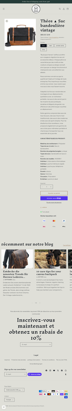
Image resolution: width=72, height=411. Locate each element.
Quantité (42, 183)
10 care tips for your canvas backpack (48, 272)
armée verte (60, 45)
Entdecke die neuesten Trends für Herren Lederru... (15, 274)
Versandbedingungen (36, 364)
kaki (50, 45)
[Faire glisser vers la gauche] (32, 303)
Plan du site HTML (61, 360)
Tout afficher (67, 245)
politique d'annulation (33, 360)
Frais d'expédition (54, 37)
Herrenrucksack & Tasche (15, 406)
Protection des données (19, 360)
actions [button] (44, 207)
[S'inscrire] (50, 344)
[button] (4, 9)
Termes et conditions (48, 360)
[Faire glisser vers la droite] (40, 303)
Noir (43, 45)
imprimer (7, 360)
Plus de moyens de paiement (54, 202)
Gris (43, 49)
